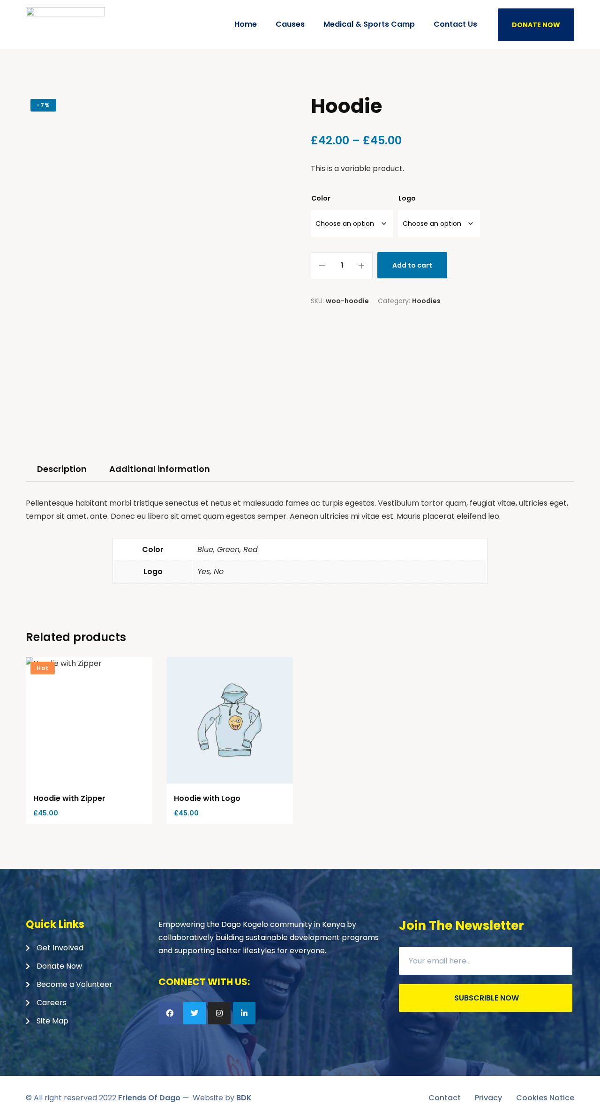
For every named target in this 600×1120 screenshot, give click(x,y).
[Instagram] (219, 1013)
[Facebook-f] (169, 1013)
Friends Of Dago (149, 1097)
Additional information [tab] (159, 469)
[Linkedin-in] (244, 1013)
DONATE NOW (536, 25)
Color (320, 198)
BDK (244, 1097)
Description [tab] (62, 469)
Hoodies (426, 301)
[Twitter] (194, 1013)
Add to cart (412, 265)
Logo (407, 198)
